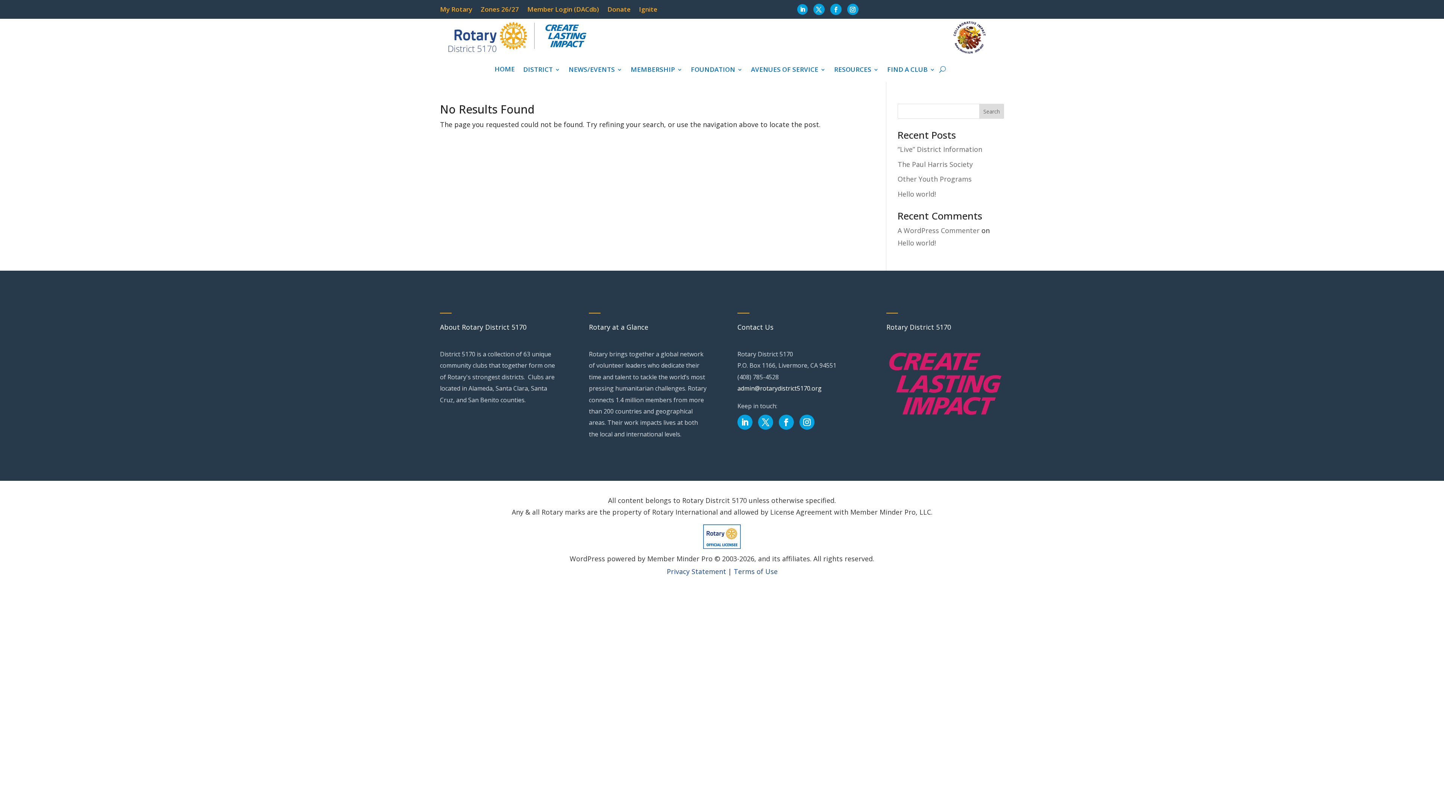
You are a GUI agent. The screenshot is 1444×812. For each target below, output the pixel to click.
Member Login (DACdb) (563, 10)
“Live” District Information (940, 149)
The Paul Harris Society (935, 164)
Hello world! (917, 193)
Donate (619, 10)
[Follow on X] (819, 9)
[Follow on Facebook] (836, 9)
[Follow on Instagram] (853, 9)
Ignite (648, 10)
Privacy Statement (696, 571)
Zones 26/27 (500, 10)
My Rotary (456, 10)
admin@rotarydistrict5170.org (779, 388)
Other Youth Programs (935, 178)
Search (991, 111)
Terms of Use (756, 571)
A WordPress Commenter (939, 230)
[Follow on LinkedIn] (802, 9)
